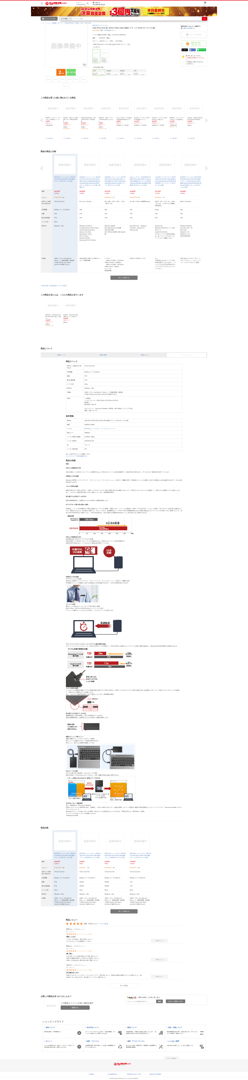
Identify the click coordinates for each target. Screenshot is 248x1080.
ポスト (185, 50)
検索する (75, 1008)
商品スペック (61, 355)
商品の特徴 (103, 355)
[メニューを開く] (41, 3)
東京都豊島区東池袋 (99, 3)
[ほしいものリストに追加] (84, 64)
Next (206, 120)
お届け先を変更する (189, 28)
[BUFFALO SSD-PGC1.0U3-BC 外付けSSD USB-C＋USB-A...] (53, 305)
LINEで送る (202, 50)
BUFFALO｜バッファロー (100, 25)
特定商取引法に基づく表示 (134, 1074)
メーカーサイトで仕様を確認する (76, 456)
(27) (105, 128)
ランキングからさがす (116, 21)
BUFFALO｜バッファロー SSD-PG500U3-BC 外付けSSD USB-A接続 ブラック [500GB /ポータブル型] (115, 855)
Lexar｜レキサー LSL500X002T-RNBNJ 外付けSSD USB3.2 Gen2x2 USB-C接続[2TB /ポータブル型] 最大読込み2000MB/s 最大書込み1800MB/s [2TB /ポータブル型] (140, 181)
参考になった (159, 940)
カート (205, 5)
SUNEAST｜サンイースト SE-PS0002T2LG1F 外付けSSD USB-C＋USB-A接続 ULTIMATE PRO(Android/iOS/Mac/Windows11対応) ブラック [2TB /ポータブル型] (115, 181)
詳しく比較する (124, 277)
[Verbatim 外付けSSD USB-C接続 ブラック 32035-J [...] (71, 305)
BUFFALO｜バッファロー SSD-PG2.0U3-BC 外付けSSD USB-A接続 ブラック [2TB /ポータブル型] (64, 179)
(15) (52, 325)
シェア (193, 50)
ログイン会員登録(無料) (80, 3)
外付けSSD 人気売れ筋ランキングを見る (54, 285)
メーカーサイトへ (107, 428)
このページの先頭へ (171, 1058)
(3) (87, 128)
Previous (42, 120)
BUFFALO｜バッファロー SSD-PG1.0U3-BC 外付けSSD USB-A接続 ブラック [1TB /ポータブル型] (140, 855)
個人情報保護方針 (112, 1074)
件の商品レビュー (110, 30)
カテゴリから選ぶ (50, 18)
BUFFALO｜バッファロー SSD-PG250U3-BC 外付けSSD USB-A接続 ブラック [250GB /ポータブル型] (90, 855)
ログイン (82, 22)
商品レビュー (145, 355)
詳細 (128, 44)
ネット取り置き (149, 21)
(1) (69, 128)
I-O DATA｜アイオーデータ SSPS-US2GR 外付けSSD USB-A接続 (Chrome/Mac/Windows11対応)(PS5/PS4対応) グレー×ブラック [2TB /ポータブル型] (165, 181)
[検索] (204, 19)
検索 (159, 1001)
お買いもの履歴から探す (175, 1001)
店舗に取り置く (196, 43)
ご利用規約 (91, 1074)
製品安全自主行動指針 (155, 1074)
